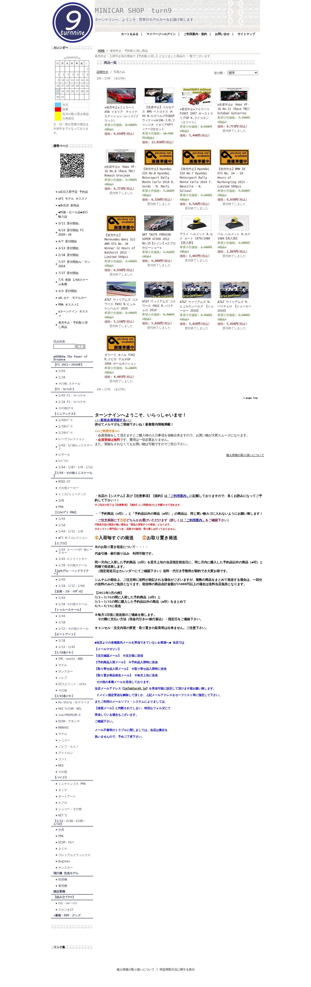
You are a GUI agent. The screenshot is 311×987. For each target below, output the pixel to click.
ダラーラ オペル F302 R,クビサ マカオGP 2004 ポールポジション (120, 359)
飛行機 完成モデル (65, 873)
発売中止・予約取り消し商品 (72, 325)
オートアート (67, 796)
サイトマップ (246, 34)
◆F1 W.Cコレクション (73, 537)
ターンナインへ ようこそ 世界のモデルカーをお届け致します (144, 19)
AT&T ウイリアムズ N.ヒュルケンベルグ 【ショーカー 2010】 (197, 306)
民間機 (62, 879)
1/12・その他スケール (73, 628)
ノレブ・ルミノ (68, 746)
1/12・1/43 (66, 647)
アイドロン (65, 753)
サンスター (65, 671)
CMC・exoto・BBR (70, 659)
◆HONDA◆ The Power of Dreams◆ (70, 358)
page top (252, 398)
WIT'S (62, 815)
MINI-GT (64, 481)
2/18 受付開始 (68, 255)
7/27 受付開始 (68, 273)
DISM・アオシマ (69, 721)
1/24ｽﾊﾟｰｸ (65, 432)
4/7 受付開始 (67, 241)
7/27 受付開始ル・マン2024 (74, 264)
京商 (61, 500)
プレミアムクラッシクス (74, 855)
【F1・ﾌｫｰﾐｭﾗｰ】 (64, 389)
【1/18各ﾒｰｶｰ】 (64, 652)
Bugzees (64, 861)
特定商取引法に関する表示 (177, 969)
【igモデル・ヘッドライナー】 (71, 572)
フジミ (62, 759)
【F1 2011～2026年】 (68, 364)
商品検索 (59, 341)
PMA (60, 507)
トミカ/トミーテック (72, 494)
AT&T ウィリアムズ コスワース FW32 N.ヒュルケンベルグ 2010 (121, 304)
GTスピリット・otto (72, 684)
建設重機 (59, 891)
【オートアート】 (65, 634)
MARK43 (63, 727)
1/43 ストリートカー (72, 559)
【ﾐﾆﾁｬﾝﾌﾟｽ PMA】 (65, 512)
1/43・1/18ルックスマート (75, 447)
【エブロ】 (60, 543)
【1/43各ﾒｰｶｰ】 (64, 696)
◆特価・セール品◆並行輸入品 (73, 214)
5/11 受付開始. (69, 223)
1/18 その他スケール (72, 565)
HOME (101, 51)
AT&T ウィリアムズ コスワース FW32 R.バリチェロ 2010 (159, 306)
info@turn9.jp (135, 688)
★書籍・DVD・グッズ (67, 915)
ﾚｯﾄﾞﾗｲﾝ (63, 461)
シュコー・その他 (70, 809)
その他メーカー (68, 488)
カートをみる (129, 34)
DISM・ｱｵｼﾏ (66, 842)
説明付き (102, 72)
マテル (62, 665)
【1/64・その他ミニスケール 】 (72, 474)
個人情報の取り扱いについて (245, 455)
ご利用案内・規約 (195, 34)
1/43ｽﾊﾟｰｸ (65, 420)
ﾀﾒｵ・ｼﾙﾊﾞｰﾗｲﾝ (67, 903)
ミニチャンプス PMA (72, 783)
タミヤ (62, 790)
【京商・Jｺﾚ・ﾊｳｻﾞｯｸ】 (68, 591)
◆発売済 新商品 (68, 205)
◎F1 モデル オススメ (72, 198)
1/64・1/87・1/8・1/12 (75, 467)
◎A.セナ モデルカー (72, 298)
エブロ (62, 802)
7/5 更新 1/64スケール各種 (73, 282)
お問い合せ (222, 34)
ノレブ (62, 677)
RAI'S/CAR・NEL (70, 708)
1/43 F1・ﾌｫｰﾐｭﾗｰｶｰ (72, 395)
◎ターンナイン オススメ (73, 313)
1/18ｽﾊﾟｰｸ (65, 426)
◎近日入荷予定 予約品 (73, 192)
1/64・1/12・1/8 (70, 531)
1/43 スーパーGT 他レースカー (75, 551)
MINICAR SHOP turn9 (133, 11)
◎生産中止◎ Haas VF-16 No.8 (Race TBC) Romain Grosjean (120, 171)
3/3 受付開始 (67, 291)
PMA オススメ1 (68, 304)
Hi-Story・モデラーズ (73, 702)
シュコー (64, 740)
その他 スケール (69, 383)
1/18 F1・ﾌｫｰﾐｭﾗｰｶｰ (72, 402)
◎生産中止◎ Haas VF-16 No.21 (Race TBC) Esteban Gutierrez (233, 109)
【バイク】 (60, 777)
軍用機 (62, 886)
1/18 (61, 377)
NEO (60, 765)
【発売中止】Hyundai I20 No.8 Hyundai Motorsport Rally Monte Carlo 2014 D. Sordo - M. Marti (158, 177)
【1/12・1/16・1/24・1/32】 (69, 822)
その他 (62, 690)
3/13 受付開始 (68, 248)
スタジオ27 (65, 909)
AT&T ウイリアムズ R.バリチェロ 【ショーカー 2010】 (234, 306)
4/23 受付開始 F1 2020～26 (71, 232)
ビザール (64, 454)
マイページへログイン (161, 34)
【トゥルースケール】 (68, 609)
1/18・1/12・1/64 (71, 586)
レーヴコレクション (71, 439)
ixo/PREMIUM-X (69, 715)
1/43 (61, 371)
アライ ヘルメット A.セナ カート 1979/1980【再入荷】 (196, 238)
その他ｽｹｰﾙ (65, 408)
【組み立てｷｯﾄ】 (64, 897)
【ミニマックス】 (65, 413)
